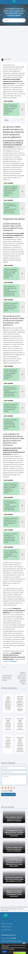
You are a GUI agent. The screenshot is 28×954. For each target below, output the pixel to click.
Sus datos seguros (6, 929)
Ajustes (10, 951)
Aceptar (4, 951)
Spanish (18, 952)
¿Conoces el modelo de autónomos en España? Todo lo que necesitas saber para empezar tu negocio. (21, 677)
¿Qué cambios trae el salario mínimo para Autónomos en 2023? (7, 678)
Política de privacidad (7, 923)
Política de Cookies (6, 926)
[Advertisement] (14, 42)
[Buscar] (22, 19)
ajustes (12, 949)
